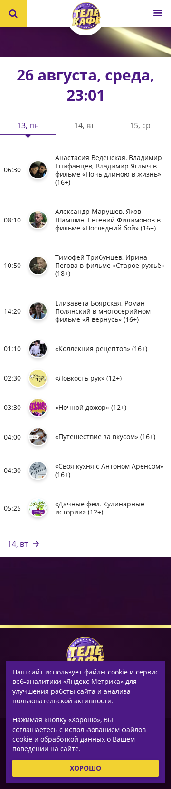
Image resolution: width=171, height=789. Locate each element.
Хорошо (85, 767)
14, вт (18, 544)
